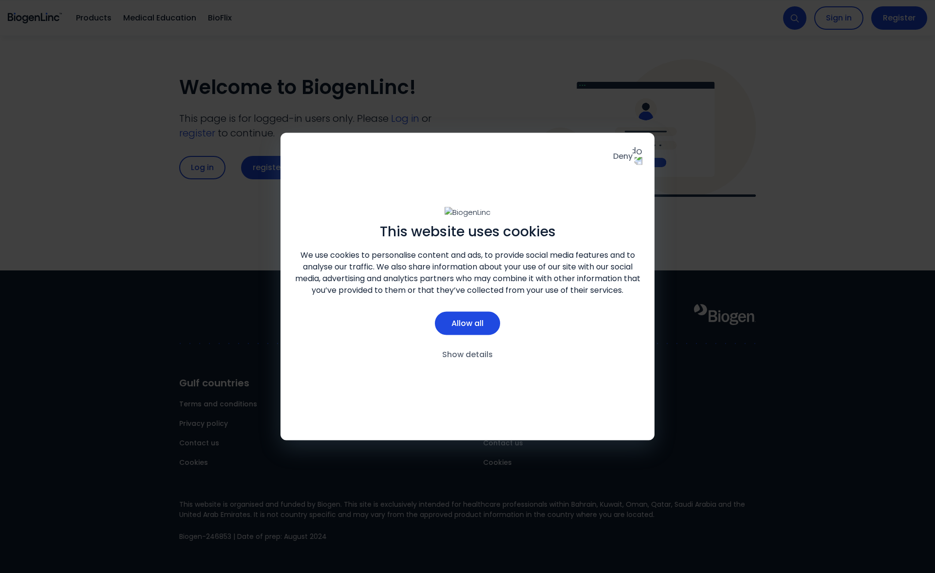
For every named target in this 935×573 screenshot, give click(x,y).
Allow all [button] (467, 322)
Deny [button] (623, 156)
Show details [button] (467, 354)
